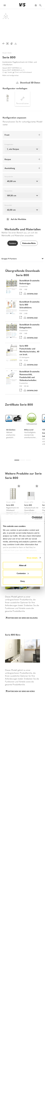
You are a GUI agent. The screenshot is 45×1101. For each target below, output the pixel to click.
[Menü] (5, 5)
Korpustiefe (8, 205)
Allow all (22, 565)
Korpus (8, 159)
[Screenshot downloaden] (16, 44)
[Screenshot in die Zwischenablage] (11, 44)
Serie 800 (10, 505)
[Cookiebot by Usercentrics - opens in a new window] (32, 517)
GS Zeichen (10, 429)
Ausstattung (10, 168)
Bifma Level (28, 429)
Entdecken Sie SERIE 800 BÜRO (21, 691)
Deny (22, 581)
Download (32, 293)
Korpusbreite (9, 176)
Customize (21, 573)
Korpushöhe (8, 191)
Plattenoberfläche (29, 243)
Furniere (12, 243)
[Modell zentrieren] (7, 44)
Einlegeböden (9, 144)
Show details (32, 558)
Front (7, 134)
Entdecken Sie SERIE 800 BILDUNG (23, 618)
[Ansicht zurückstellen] (3, 44)
